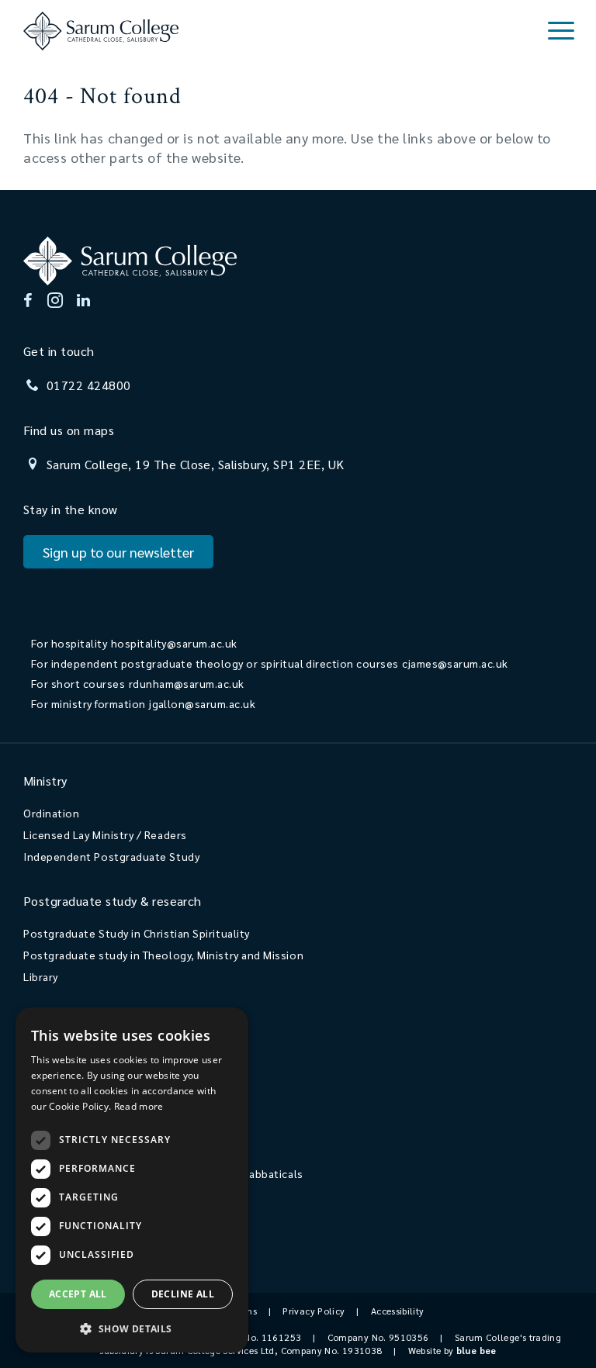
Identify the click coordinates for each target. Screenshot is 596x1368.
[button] (132, 1328)
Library (40, 976)
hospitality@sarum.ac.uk (174, 643)
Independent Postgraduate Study (111, 856)
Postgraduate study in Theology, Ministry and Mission (163, 955)
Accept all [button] (78, 1294)
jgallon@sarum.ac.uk (202, 703)
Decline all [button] (182, 1294)
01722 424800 (89, 385)
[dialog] (132, 1179)
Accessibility (397, 1310)
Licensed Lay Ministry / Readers (105, 834)
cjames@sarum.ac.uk (455, 663)
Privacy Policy (313, 1310)
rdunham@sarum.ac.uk (186, 683)
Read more (139, 1106)
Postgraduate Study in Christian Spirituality (136, 933)
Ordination (51, 813)
